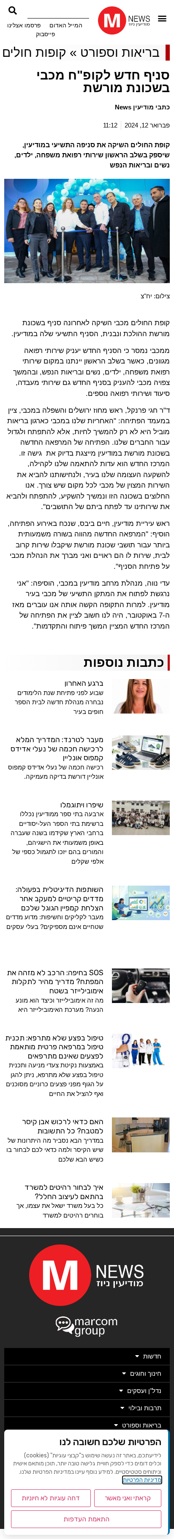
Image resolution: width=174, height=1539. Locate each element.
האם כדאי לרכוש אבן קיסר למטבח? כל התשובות (62, 1126)
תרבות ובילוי (144, 1408)
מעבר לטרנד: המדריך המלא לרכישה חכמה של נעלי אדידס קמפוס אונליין (57, 748)
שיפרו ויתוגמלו (81, 804)
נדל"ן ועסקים (144, 1390)
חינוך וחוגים (145, 1373)
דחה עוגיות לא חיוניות (51, 1498)
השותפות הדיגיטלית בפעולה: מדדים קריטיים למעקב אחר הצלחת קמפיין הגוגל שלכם (59, 898)
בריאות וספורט (120, 52)
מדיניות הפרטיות (142, 1479)
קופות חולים (34, 52)
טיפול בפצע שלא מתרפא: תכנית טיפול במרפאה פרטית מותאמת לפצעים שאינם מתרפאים (54, 1047)
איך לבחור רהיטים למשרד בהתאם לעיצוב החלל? (63, 1192)
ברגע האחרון (84, 683)
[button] (162, 18)
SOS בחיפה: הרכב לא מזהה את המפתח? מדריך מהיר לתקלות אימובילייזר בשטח (55, 981)
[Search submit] (12, 10)
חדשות (152, 1356)
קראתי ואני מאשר (128, 1498)
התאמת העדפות (86, 1519)
